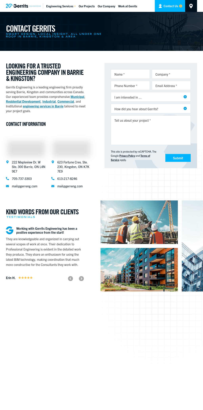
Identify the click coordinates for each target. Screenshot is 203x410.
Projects (87, 6)
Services (59, 6)
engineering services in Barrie (43, 106)
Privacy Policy (127, 155)
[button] (70, 278)
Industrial (49, 101)
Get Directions (191, 6)
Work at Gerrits (127, 6)
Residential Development (23, 101)
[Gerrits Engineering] (24, 5)
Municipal (77, 97)
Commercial (65, 101)
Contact (171, 6)
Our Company (106, 6)
